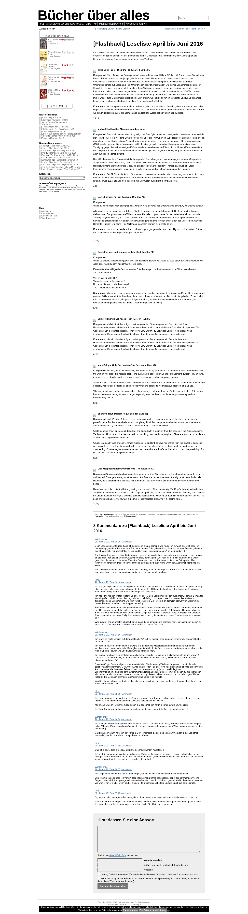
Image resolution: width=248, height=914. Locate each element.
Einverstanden (130, 910)
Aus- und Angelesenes (113, 516)
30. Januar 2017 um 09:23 (107, 793)
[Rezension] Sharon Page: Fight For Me (184, 28)
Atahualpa (136, 905)
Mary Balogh (172, 514)
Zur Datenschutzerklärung (152, 910)
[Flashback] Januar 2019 (52, 138)
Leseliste (151, 514)
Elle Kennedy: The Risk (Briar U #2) (57, 129)
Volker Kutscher (192, 514)
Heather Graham (56, 43)
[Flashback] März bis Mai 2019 (55, 127)
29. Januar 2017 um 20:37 (107, 769)
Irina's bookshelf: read (57, 35)
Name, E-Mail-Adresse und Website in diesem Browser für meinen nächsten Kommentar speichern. (150, 874)
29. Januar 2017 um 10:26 (107, 541)
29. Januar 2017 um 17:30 (107, 745)
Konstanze (46, 151)
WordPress (124, 905)
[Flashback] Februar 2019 (53, 131)
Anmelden (46, 211)
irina (43, 148)
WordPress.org (48, 218)
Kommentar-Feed (49, 216)
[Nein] (168, 910)
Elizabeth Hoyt (120, 514)
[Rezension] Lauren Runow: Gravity (112, 28)
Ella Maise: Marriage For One (54, 120)
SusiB (44, 146)
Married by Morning (52, 66)
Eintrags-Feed (47, 213)
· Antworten (126, 541)
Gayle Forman (141, 514)
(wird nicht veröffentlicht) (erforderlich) (166, 865)
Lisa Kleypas (55, 56)
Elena (44, 155)
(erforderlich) (153, 860)
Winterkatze (101, 539)
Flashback (131, 514)
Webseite (148, 869)
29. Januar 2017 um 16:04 (107, 719)
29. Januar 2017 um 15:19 (107, 694)
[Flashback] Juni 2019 (51, 118)
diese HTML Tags (117, 855)
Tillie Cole (181, 514)
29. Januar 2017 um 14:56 (107, 634)
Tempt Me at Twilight (53, 78)
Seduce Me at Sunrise (54, 91)
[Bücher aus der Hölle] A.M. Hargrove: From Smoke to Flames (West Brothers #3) (61, 135)
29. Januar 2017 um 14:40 (107, 582)
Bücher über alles (94, 15)
